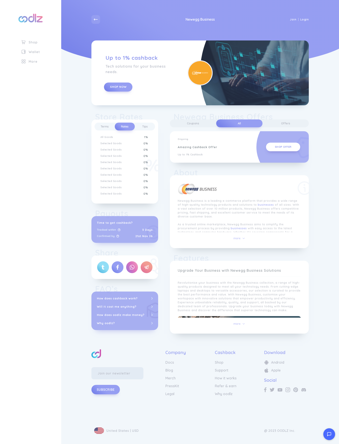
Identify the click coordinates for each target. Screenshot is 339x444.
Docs (169, 362)
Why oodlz (223, 394)
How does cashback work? (117, 298)
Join (293, 19)
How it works (226, 378)
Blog (169, 370)
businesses (266, 204)
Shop (219, 362)
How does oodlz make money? (120, 315)
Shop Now (118, 87)
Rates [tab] (124, 126)
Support (221, 370)
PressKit (172, 386)
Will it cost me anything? (116, 306)
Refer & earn (225, 386)
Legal (169, 394)
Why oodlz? (106, 323)
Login (304, 19)
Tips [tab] (145, 126)
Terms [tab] (105, 126)
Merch (170, 378)
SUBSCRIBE (106, 390)
